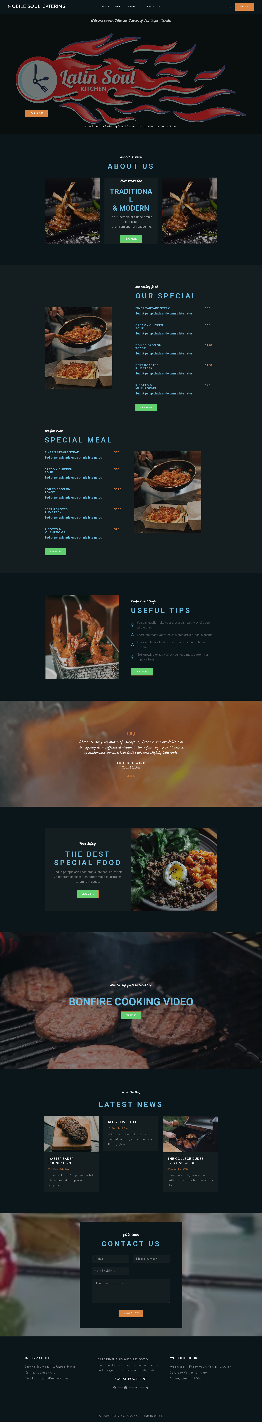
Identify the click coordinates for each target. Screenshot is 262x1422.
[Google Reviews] (147, 1387)
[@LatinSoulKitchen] (114, 1387)
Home (105, 7)
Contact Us (153, 7)
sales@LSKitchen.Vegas (52, 1378)
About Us (134, 7)
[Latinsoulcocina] (136, 1387)
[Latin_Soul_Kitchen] (125, 1387)
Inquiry (245, 7)
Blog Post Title (122, 1122)
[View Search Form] (229, 7)
